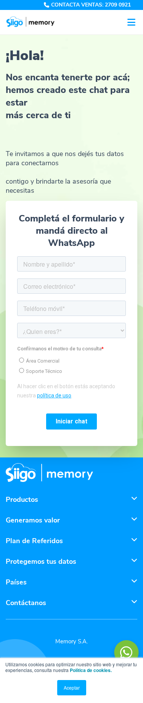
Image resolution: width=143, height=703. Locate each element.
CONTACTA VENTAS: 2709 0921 (91, 5)
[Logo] (30, 22)
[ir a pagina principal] (49, 473)
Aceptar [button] (72, 687)
